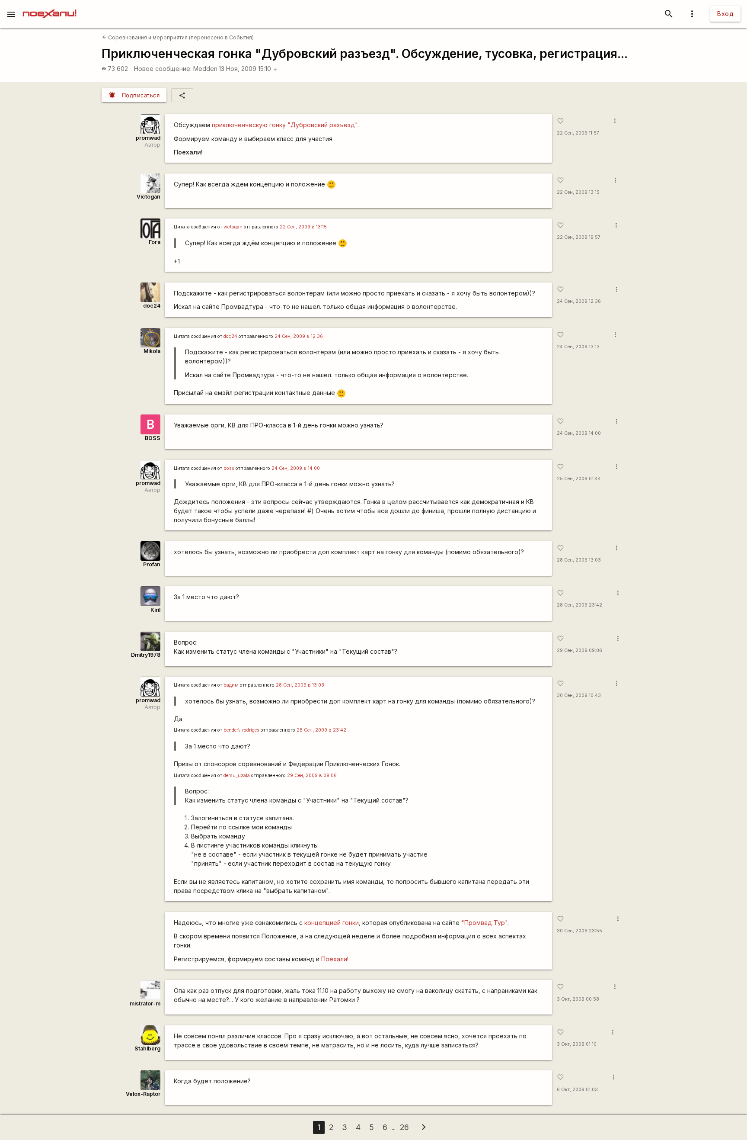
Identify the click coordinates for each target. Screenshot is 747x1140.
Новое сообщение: (163, 68)
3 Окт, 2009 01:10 (577, 1044)
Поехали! (334, 959)
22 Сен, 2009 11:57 (578, 133)
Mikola (152, 351)
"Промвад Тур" (484, 922)
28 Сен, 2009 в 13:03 (300, 685)
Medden (205, 68)
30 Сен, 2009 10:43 (579, 695)
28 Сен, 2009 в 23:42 (321, 730)
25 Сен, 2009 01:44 (579, 479)
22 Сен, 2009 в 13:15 (303, 227)
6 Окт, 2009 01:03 (577, 1089)
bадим (231, 685)
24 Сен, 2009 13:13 (578, 347)
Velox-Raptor (143, 1094)
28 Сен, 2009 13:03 (579, 560)
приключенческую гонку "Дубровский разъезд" (285, 124)
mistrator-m (145, 1003)
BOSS (152, 438)
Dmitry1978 (145, 655)
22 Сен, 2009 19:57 (578, 237)
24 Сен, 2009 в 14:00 (295, 468)
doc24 (151, 305)
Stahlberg (147, 1048)
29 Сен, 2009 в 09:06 (312, 775)
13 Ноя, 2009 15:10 (248, 68)
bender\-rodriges (241, 730)
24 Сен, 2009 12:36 (579, 301)
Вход (725, 13)
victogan (233, 227)
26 (404, 1127)
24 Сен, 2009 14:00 (579, 433)
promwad (148, 138)
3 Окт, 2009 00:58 (578, 999)
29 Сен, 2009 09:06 (579, 650)
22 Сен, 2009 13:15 (578, 192)
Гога (154, 242)
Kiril (155, 610)
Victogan (148, 196)
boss (228, 468)
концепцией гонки (331, 922)
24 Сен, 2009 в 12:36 (299, 336)
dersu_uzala (236, 775)
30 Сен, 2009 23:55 (579, 931)
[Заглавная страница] (49, 6)
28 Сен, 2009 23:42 (579, 605)
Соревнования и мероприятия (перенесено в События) (178, 37)
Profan (151, 564)
